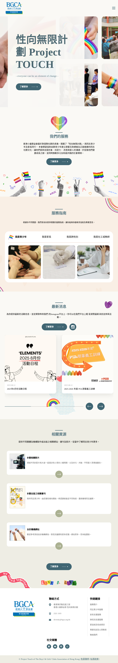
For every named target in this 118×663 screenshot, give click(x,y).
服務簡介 (93, 604)
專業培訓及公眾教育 (98, 630)
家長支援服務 (95, 615)
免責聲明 (85, 659)
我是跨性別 (72, 237)
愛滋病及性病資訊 (97, 625)
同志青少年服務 (96, 610)
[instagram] (61, 646)
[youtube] (55, 646)
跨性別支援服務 (96, 620)
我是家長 (46, 237)
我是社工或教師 (101, 237)
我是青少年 (21, 237)
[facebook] (49, 646)
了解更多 (24, 87)
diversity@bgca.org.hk (62, 620)
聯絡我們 (93, 635)
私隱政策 (94, 659)
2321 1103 (57, 613)
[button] (101, 406)
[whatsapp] (67, 646)
